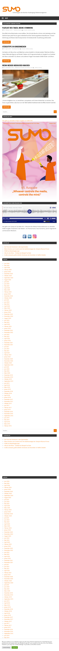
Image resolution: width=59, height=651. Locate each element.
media (25, 30)
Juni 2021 (6, 348)
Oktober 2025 (8, 275)
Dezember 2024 (8, 296)
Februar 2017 (8, 407)
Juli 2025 (6, 281)
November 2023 (8, 316)
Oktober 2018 (8, 393)
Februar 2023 (8, 326)
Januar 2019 (7, 389)
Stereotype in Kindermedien (14, 46)
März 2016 (7, 424)
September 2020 (8, 365)
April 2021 (7, 353)
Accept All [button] (15, 647)
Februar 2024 (8, 310)
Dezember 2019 (8, 375)
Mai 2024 (6, 304)
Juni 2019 (6, 383)
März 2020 (7, 373)
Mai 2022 (6, 336)
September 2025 (8, 277)
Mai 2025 (6, 286)
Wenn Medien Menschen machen (16, 65)
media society (31, 30)
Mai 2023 (6, 322)
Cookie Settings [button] (6, 647)
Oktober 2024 (8, 298)
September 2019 (8, 381)
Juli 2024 (6, 300)
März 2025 (7, 290)
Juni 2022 (6, 334)
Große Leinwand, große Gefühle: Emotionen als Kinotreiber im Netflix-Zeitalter (25, 255)
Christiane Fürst (16, 49)
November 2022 (8, 332)
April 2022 (7, 338)
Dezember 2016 (8, 411)
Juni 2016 (6, 417)
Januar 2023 (7, 328)
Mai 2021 (6, 351)
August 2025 (7, 279)
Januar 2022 (7, 340)
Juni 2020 (6, 369)
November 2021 (8, 344)
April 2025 (7, 288)
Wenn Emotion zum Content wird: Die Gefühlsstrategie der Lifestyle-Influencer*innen (26, 249)
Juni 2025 (6, 283)
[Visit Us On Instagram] (34, 238)
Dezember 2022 (8, 330)
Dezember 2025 (8, 273)
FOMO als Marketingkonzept (12, 251)
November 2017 (8, 401)
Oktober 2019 (8, 379)
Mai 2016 (6, 419)
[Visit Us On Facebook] (24, 238)
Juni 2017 (6, 405)
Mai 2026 (6, 265)
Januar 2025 (7, 294)
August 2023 (7, 318)
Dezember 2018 (8, 391)
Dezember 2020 (8, 359)
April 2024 (7, 306)
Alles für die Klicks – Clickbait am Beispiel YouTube (17, 253)
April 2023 (7, 324)
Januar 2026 (7, 271)
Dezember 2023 (8, 314)
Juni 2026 (6, 263)
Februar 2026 (8, 269)
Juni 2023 (6, 320)
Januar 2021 (7, 357)
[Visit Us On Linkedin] (29, 238)
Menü (6, 18)
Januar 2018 (7, 397)
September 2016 (8, 415)
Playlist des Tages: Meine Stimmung (17, 28)
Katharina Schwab (19, 67)
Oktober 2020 (8, 363)
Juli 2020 (6, 367)
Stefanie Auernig (18, 30)
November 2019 (8, 377)
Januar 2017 (7, 409)
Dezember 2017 (8, 399)
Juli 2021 (6, 346)
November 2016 (8, 413)
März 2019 (7, 387)
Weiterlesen (6, 42)
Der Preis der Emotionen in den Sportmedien (16, 247)
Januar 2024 (7, 312)
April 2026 (7, 267)
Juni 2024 (6, 302)
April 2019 (7, 385)
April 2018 (7, 395)
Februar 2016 (8, 426)
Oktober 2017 (8, 403)
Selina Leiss (30, 67)
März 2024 (7, 308)
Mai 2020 (6, 371)
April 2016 (7, 421)
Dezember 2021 (8, 342)
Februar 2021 (8, 355)
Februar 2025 (8, 292)
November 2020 (8, 361)
